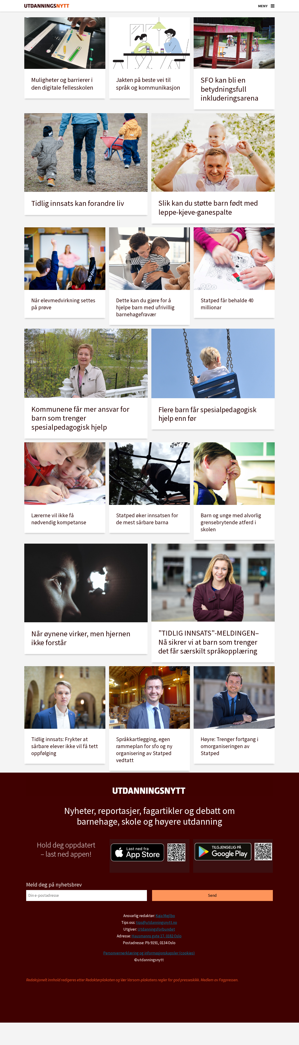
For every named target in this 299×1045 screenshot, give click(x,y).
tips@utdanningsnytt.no (156, 922)
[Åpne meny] (272, 5)
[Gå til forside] (46, 6)
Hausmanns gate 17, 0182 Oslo (157, 936)
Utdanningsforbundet (156, 929)
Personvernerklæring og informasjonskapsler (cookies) (149, 953)
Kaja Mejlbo (165, 915)
